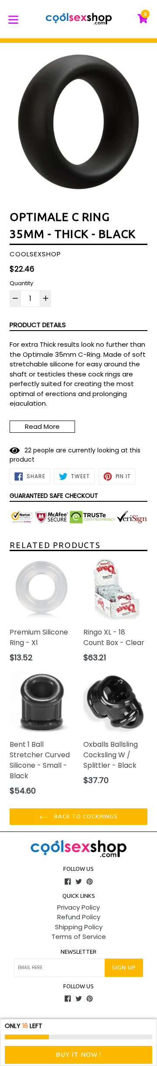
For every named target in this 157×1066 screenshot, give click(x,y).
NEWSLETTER (78, 952)
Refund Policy (78, 916)
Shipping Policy (78, 926)
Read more (42, 426)
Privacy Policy (78, 907)
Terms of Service (78, 936)
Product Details (38, 324)
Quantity (21, 283)
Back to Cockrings (85, 816)
